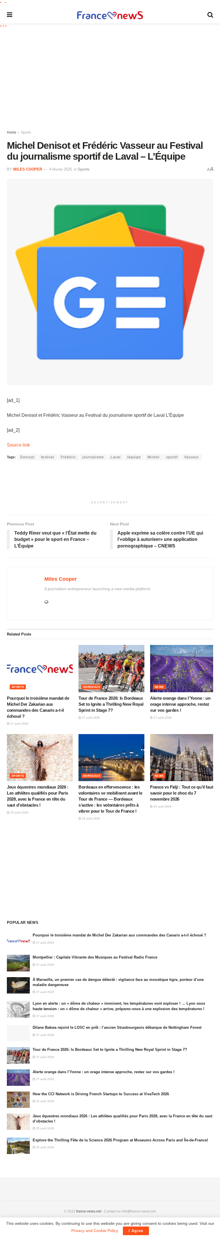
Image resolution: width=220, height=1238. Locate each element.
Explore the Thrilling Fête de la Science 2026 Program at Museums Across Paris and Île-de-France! (120, 1140)
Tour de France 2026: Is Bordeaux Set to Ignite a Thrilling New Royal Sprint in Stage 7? (111, 704)
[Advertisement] (113, 79)
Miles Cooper (27, 169)
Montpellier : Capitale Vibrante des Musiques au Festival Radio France (95, 957)
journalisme (93, 457)
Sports (26, 132)
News (159, 687)
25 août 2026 (18, 812)
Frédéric (68, 457)
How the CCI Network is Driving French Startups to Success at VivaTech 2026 (101, 1094)
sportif (172, 457)
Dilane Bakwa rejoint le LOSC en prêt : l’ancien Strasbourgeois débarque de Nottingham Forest (117, 1027)
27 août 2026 (18, 723)
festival (47, 457)
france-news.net (88, 1211)
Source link (18, 445)
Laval (116, 457)
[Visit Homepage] (110, 15)
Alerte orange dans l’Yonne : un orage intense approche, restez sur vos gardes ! (180, 704)
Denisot (27, 457)
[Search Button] (210, 15)
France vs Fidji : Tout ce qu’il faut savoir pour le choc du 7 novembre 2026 (181, 793)
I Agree (136, 1231)
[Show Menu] (9, 15)
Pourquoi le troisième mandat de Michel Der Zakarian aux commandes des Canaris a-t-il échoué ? (119, 935)
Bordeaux (91, 687)
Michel (154, 457)
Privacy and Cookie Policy (94, 1230)
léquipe (134, 457)
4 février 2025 (60, 169)
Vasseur (191, 457)
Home (11, 132)
